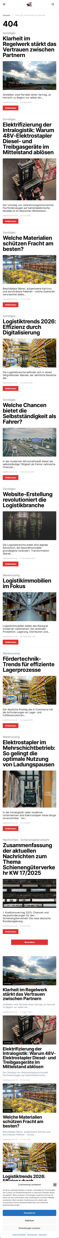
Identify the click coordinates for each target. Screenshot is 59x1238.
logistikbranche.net (10, 102)
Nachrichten (11, 839)
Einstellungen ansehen (29, 1228)
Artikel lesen (10, 108)
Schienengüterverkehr (34, 839)
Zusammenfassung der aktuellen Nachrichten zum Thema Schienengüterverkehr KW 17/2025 (29, 859)
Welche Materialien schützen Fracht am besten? (28, 243)
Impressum (42, 1234)
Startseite (6, 15)
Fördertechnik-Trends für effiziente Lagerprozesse (28, 664)
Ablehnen (29, 1220)
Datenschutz (32, 1234)
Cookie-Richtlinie (19, 1234)
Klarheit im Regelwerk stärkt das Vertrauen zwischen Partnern (29, 46)
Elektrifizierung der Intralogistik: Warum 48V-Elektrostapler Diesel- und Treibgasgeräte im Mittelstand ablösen (28, 138)
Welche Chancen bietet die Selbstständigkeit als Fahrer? (29, 413)
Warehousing (11, 575)
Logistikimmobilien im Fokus (27, 583)
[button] (55, 1184)
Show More (29, 942)
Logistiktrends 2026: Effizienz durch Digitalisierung (29, 327)
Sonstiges (9, 33)
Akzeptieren (29, 1213)
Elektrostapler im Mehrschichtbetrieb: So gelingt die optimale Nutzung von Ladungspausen (29, 753)
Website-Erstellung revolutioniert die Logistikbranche (27, 500)
